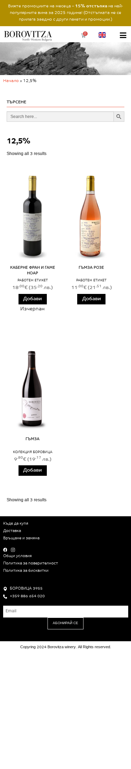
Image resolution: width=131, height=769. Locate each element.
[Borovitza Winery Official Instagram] (14, 550)
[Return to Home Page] (28, 35)
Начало (11, 81)
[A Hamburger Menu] (123, 35)
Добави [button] (91, 299)
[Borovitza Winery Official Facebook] (6, 550)
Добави (32, 299)
